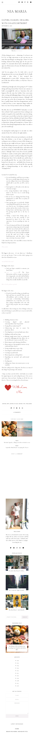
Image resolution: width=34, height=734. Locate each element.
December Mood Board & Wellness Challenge (17, 570)
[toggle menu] (2, 2)
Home (17, 728)
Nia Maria (17, 11)
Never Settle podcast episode (9, 284)
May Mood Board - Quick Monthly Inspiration (17, 610)
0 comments (17, 412)
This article (5, 247)
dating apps (5, 403)
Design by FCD (23, 731)
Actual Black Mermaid (7, 261)
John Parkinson (19, 50)
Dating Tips (22, 403)
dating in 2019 (14, 403)
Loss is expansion (12, 272)
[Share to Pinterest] (16, 408)
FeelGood (29, 403)
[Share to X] (11, 408)
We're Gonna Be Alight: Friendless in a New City (17, 590)
